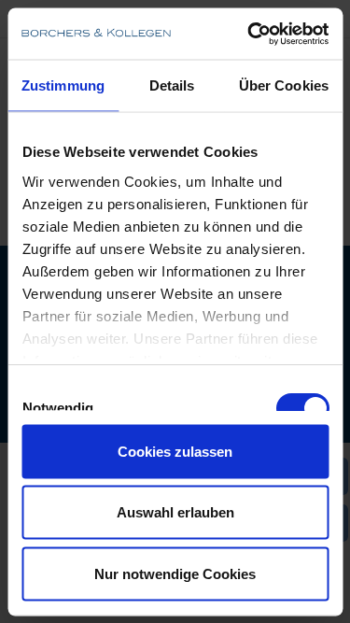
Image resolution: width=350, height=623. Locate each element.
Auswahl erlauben (175, 512)
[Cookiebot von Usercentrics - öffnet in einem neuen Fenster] (249, 33)
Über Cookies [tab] (284, 85)
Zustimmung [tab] (63, 85)
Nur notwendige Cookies (175, 573)
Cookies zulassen (175, 451)
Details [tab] (172, 85)
